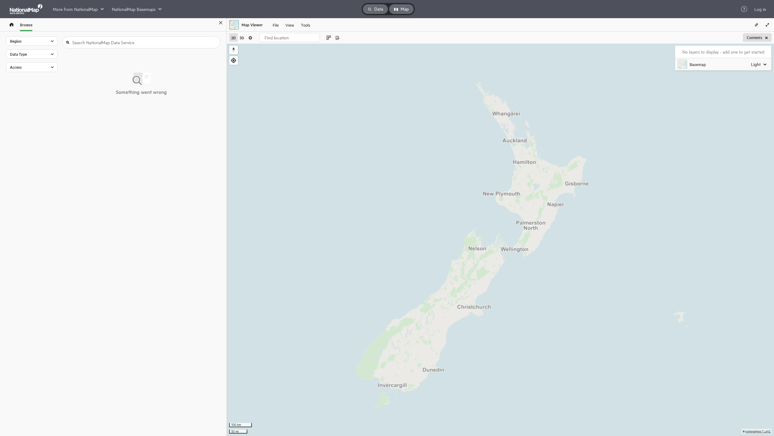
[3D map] (242, 37)
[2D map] (233, 37)
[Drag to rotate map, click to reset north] (233, 49)
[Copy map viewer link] (756, 25)
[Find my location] (233, 60)
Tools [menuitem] (305, 25)
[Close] (221, 23)
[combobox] (289, 37)
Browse (26, 25)
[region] (500, 240)
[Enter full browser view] (767, 25)
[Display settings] (250, 37)
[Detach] (212, 23)
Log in (760, 9)
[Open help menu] (744, 9)
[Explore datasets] (11, 24)
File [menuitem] (276, 25)
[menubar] (291, 25)
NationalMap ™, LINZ (758, 431)
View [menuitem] (289, 25)
